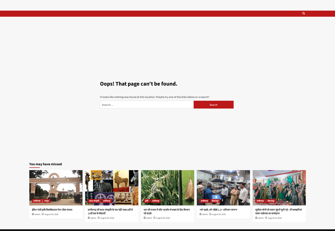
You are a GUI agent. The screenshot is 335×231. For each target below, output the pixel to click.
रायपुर (46, 201)
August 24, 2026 (51, 214)
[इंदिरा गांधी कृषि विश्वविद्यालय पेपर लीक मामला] (56, 187)
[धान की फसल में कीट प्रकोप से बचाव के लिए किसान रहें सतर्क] (167, 187)
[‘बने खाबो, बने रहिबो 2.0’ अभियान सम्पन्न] (223, 187)
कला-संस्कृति (94, 201)
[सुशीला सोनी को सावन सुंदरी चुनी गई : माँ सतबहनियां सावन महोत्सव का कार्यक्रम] (279, 187)
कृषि (146, 201)
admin (37, 214)
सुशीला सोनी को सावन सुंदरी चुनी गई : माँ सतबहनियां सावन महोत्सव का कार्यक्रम (278, 211)
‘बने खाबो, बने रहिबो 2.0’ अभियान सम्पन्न (218, 210)
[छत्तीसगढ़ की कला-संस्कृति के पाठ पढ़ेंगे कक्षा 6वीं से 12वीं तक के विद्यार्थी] (111, 187)
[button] (304, 14)
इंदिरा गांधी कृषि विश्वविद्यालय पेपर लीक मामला (52, 210)
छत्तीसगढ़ (37, 201)
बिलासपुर (215, 201)
